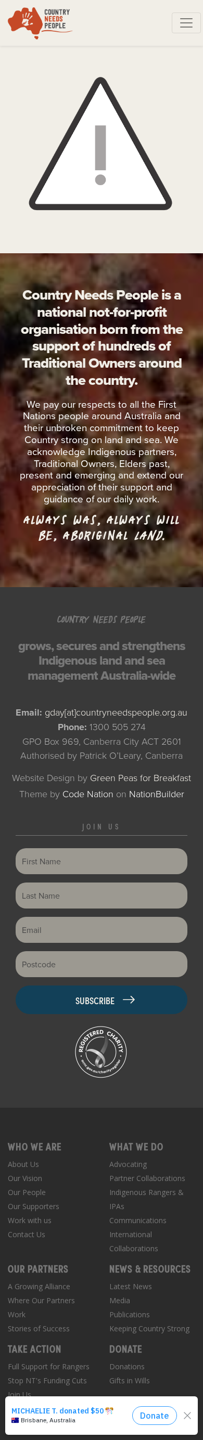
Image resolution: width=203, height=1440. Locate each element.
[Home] (40, 23)
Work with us (30, 1220)
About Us (23, 1164)
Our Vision (25, 1178)
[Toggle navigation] (186, 22)
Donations (127, 1366)
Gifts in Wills (129, 1380)
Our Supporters (33, 1206)
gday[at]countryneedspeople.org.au (116, 712)
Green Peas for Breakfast (140, 777)
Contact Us (26, 1234)
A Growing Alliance (39, 1286)
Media (119, 1300)
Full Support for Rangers (49, 1366)
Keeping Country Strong (149, 1328)
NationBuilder (156, 793)
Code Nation (87, 793)
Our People (27, 1192)
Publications (129, 1314)
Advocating (128, 1164)
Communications (138, 1220)
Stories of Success (39, 1328)
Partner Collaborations (147, 1178)
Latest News (130, 1286)
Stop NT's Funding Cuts (47, 1380)
